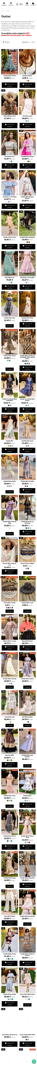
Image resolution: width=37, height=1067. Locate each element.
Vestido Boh (9, 441)
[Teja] (29, 363)
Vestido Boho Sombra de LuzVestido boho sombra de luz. (27, 357)
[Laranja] (8, 446)
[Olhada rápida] (16, 55)
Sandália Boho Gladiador (27, 237)
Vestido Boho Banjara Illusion (27, 197)
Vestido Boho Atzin (9, 796)
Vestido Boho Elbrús (9, 836)
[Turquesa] (11, 161)
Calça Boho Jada (10, 717)
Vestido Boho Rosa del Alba (9, 522)
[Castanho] (28, 80)
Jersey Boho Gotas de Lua (9, 1035)
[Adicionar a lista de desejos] (16, 51)
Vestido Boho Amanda (9, 679)
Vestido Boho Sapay (10, 878)
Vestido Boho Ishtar (27, 318)
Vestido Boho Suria (27, 441)
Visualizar (10, 326)
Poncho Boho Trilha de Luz (9, 564)
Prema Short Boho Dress (27, 994)
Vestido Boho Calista (9, 994)
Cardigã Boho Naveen (27, 156)
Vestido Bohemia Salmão (27, 916)
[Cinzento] (6, 959)
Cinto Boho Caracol (9, 603)
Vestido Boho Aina (9, 318)
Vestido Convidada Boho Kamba (27, 399)
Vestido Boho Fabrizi (9, 76)
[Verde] (28, 121)
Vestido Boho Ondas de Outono (27, 954)
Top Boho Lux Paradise (10, 197)
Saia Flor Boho (9, 755)
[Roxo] (11, 683)
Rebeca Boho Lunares (9, 641)
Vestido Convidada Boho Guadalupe (9, 399)
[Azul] (26, 121)
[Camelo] (7, 360)
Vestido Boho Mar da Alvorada (27, 522)
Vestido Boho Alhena (27, 679)
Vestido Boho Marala (9, 954)
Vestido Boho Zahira (10, 356)
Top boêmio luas (10, 156)
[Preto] (28, 161)
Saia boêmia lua (9, 277)
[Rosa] (9, 161)
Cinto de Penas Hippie (27, 563)
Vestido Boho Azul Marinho (27, 756)
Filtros (7, 42)
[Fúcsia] (29, 842)
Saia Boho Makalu (27, 717)
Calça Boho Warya (9, 916)
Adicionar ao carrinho (10, 85)
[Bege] (26, 80)
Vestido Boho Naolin (9, 481)
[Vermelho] (25, 486)
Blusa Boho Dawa (27, 641)
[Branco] (7, 161)
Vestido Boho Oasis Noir (27, 878)
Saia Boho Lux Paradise (27, 277)
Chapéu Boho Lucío (27, 603)
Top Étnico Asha (27, 116)
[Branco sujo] (7, 683)
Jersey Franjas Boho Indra (27, 1035)
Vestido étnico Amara (9, 237)
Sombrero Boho (27, 76)
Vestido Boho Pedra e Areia (27, 836)
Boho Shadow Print (9, 116)
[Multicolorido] (11, 360)
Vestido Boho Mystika (27, 481)
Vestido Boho (27, 796)
